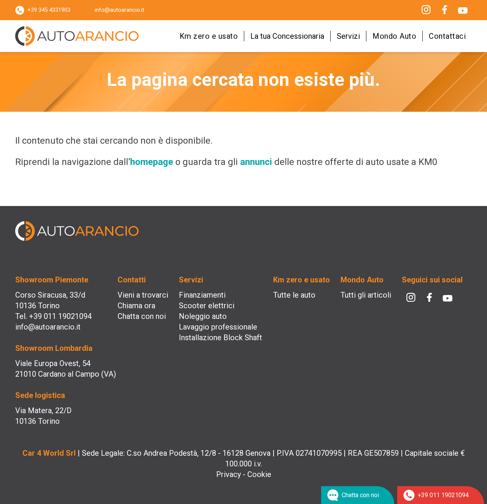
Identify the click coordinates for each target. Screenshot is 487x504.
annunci (256, 162)
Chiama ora (136, 305)
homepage (151, 162)
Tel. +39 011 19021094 (53, 316)
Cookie (259, 474)
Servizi (348, 36)
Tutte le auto (294, 295)
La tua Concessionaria (287, 36)
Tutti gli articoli (366, 295)
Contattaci (447, 36)
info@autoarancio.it (119, 9)
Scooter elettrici (206, 305)
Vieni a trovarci (143, 295)
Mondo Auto (394, 36)
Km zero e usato (209, 36)
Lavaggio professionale (218, 326)
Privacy (228, 474)
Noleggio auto (203, 316)
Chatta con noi (142, 316)
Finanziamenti (202, 295)
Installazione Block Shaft (220, 337)
